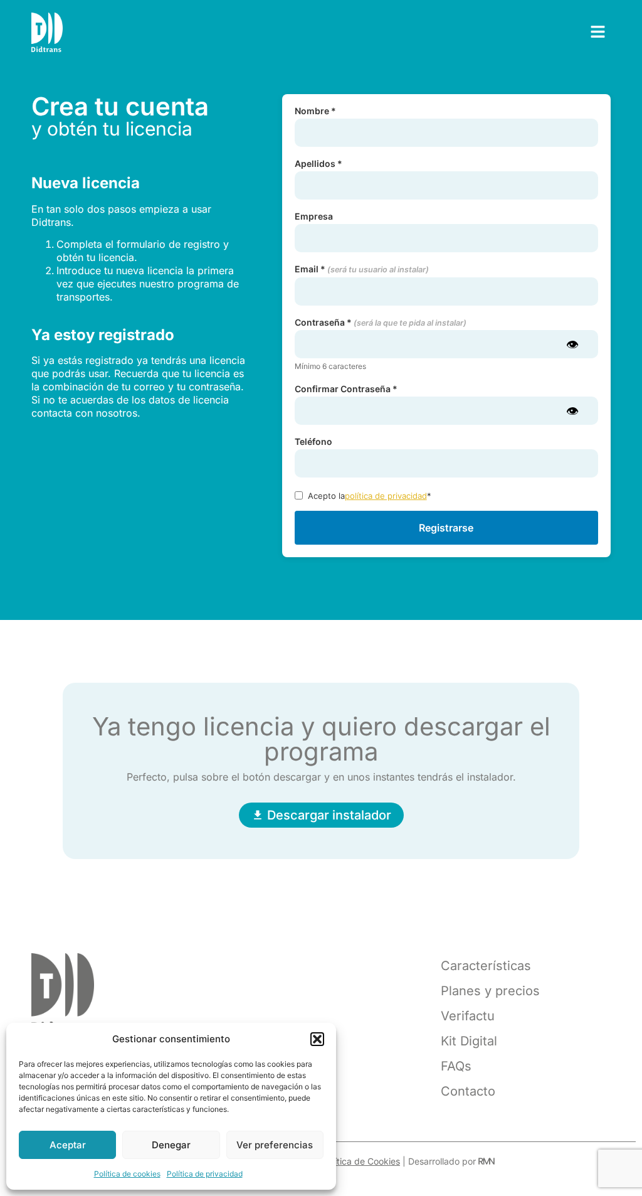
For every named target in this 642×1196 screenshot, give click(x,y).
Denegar (171, 1145)
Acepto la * (369, 496)
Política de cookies (127, 1173)
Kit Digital (469, 1041)
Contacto (468, 1091)
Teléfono (313, 441)
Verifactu (468, 1015)
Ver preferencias (274, 1145)
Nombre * (315, 111)
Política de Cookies (361, 1161)
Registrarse (446, 527)
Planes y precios (490, 990)
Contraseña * (380, 323)
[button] (317, 1039)
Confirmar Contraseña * (346, 389)
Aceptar (68, 1145)
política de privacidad (386, 496)
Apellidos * (318, 163)
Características (486, 965)
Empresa (314, 216)
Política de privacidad (205, 1173)
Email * (362, 269)
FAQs (456, 1066)
